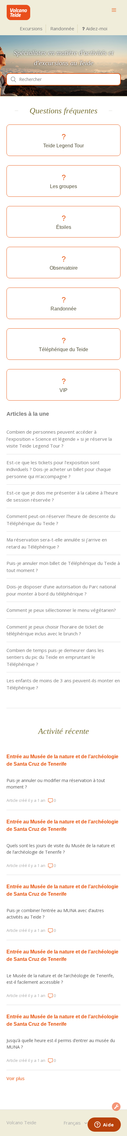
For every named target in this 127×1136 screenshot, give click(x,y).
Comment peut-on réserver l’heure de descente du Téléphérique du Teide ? (60, 519)
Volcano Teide (21, 1122)
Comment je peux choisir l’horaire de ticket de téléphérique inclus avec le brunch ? (55, 630)
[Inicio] (18, 18)
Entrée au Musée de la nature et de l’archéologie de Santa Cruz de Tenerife (62, 760)
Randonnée (62, 28)
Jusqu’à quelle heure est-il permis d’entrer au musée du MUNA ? (60, 1043)
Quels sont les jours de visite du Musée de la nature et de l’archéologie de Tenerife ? (60, 849)
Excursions (31, 28)
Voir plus (15, 1078)
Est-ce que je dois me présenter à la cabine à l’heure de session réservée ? (62, 496)
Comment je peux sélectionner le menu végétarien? (61, 610)
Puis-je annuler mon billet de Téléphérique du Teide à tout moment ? (63, 566)
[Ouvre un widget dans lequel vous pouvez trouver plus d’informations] (104, 1125)
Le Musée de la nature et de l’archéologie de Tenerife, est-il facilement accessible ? (60, 979)
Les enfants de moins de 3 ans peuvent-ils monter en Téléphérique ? (63, 684)
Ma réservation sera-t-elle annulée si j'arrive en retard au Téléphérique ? (56, 543)
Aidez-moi (96, 28)
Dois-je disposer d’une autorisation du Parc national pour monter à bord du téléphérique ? (61, 590)
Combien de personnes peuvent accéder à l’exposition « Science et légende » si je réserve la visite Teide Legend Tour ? (59, 439)
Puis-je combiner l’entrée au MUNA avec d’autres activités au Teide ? (55, 913)
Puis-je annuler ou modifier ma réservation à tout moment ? (55, 783)
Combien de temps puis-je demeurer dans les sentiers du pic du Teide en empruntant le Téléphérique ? (55, 657)
